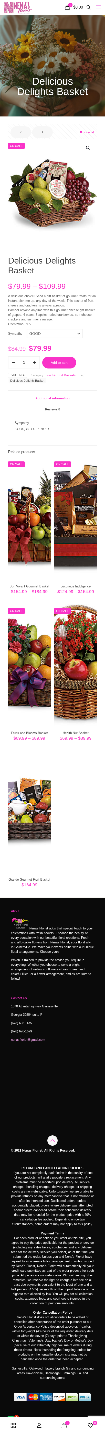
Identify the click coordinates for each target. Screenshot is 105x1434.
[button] (88, 148)
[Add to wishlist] (45, 470)
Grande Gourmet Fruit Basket (29, 879)
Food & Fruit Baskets (60, 375)
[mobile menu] (98, 7)
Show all (88, 132)
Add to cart (59, 363)
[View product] (45, 463)
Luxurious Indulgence (76, 586)
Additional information (52, 398)
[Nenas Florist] (18, 7)
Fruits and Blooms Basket (29, 733)
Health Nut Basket (76, 733)
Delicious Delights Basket (27, 380)
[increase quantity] (34, 362)
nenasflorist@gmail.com (28, 1039)
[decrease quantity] (13, 362)
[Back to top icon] (52, 1140)
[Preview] (45, 477)
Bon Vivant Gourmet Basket (29, 586)
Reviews (52, 409)
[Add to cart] (45, 756)
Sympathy (15, 333)
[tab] (52, 398)
